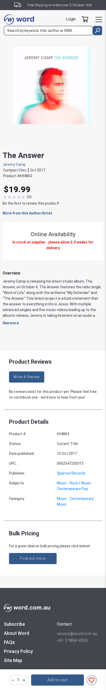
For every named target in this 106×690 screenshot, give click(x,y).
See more (11, 323)
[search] (97, 30)
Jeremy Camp (14, 164)
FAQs (9, 642)
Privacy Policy (18, 651)
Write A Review (26, 377)
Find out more (33, 558)
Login (71, 19)
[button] (11, 680)
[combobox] (48, 30)
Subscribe (14, 624)
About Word (16, 633)
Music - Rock (67, 483)
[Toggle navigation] (98, 19)
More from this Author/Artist (27, 213)
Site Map (13, 660)
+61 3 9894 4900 (72, 640)
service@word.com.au (77, 633)
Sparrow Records (71, 473)
